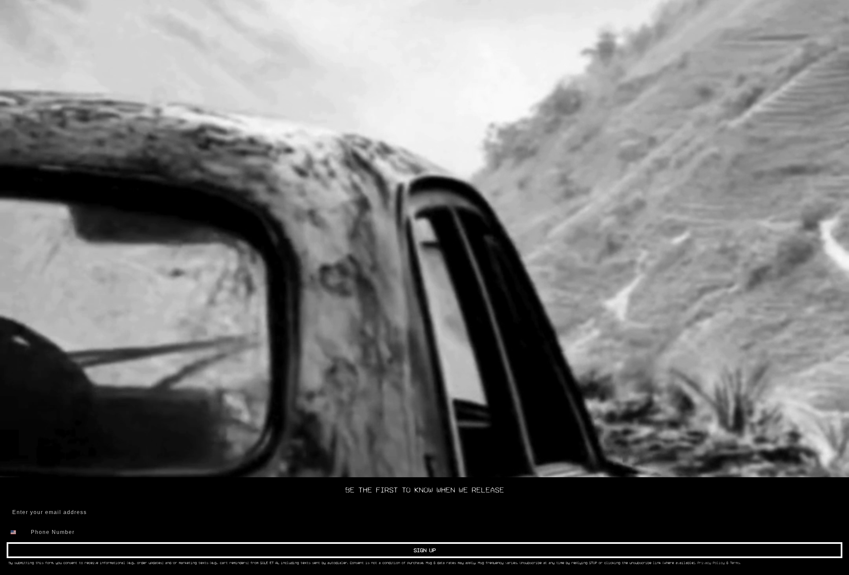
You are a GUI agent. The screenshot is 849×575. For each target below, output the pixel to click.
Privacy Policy (711, 563)
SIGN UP (425, 550)
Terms (735, 563)
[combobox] (17, 532)
